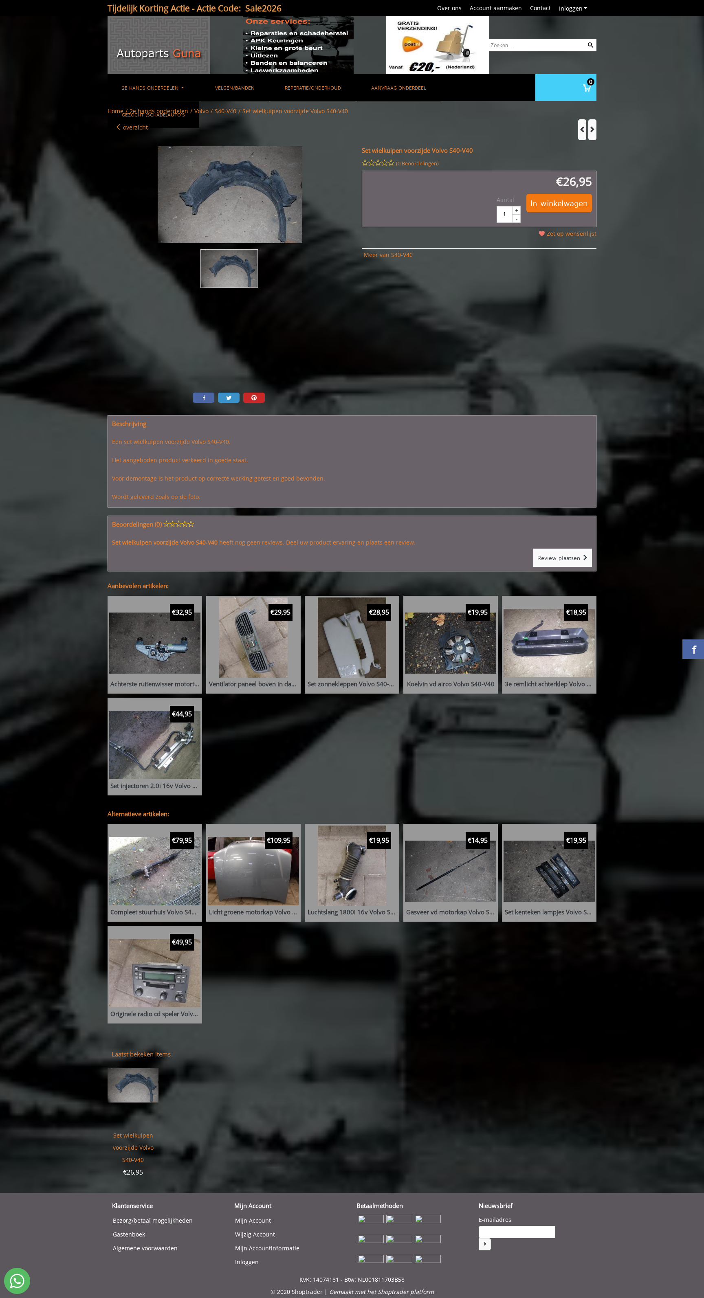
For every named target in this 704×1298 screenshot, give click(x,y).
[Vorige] (582, 129)
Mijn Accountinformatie (267, 1248)
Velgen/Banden (235, 88)
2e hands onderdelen (151, 88)
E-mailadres (495, 1219)
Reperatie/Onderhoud (313, 88)
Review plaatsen (559, 557)
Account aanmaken (496, 8)
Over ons (449, 8)
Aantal (505, 200)
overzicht (134, 127)
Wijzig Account (255, 1234)
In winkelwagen (559, 203)
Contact (540, 8)
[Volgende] (592, 129)
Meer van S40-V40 (388, 255)
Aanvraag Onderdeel (398, 88)
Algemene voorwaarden (145, 1248)
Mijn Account (253, 1220)
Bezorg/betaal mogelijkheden (153, 1220)
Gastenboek (129, 1234)
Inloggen (571, 8)
